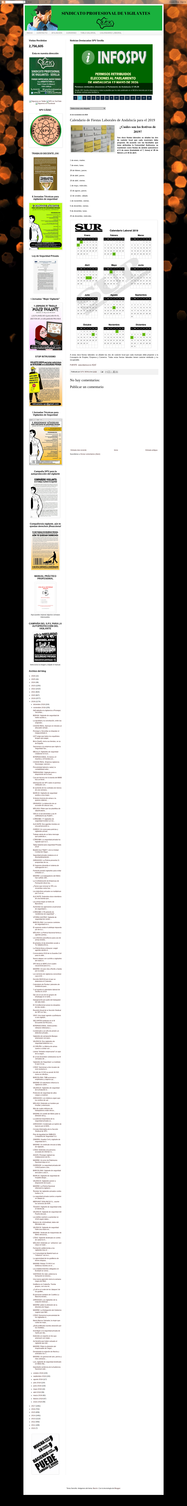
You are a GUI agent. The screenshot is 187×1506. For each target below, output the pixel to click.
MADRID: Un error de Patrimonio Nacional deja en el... (45, 1161)
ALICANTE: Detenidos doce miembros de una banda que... (47, 897)
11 (122, 98)
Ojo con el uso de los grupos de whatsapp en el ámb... (45, 996)
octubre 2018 (38, 1373)
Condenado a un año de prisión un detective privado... (46, 1032)
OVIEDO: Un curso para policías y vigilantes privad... (45, 830)
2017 (33, 1406)
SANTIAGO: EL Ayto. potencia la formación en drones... (45, 1275)
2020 (33, 695)
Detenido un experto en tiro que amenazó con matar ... (45, 1337)
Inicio (116, 450)
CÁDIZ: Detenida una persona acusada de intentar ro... (44, 1151)
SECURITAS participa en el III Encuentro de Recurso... (44, 1022)
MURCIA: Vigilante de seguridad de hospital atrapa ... (46, 1177)
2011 (33, 1425)
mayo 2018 (37, 1389)
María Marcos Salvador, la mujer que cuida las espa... (46, 1321)
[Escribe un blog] (109, 371)
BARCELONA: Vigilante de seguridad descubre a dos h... (47, 1171)
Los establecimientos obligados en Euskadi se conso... (46, 1270)
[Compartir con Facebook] (114, 371)
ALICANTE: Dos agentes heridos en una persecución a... (46, 825)
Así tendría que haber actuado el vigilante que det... (45, 1342)
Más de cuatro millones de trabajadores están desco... (44, 1109)
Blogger (117, 1488)
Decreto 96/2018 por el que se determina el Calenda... (44, 980)
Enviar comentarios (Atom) (90, 454)
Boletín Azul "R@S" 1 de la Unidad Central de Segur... (46, 851)
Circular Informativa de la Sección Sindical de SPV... (45, 1130)
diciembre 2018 (39, 704)
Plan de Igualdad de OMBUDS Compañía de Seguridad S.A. (45, 1135)
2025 (33, 679)
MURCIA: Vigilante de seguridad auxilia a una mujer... (45, 794)
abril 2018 (37, 1392)
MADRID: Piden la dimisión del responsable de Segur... (44, 1347)
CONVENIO (71, 33)
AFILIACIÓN (56, 33)
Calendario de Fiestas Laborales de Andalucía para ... (46, 985)
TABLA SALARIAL (88, 33)
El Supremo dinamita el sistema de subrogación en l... (46, 866)
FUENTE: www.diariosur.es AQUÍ (83, 365)
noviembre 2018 (39, 708)
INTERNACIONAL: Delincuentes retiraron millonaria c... (45, 1027)
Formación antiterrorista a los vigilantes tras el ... (44, 1249)
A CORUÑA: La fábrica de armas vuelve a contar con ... (45, 1047)
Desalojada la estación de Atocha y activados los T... (46, 1352)
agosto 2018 (38, 1379)
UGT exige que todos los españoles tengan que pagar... (46, 737)
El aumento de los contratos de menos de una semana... (47, 789)
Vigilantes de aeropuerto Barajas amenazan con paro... (45, 1037)
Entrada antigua (151, 450)
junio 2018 (37, 1386)
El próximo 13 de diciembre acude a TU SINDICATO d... (46, 944)
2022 (33, 689)
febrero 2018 (38, 1399)
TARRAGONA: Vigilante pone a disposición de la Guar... (44, 773)
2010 (33, 1428)
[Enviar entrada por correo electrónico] (102, 372)
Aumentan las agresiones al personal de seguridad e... (47, 908)
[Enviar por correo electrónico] (106, 371)
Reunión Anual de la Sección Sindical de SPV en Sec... (47, 1011)
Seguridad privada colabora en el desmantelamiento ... (45, 856)
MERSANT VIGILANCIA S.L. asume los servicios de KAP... (46, 1202)
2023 (33, 686)
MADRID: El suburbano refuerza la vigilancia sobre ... (46, 1084)
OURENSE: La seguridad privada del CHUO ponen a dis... (47, 1166)
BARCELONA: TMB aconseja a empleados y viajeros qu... (44, 1078)
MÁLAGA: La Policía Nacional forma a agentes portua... (47, 934)
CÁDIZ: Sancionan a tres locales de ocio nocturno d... (46, 1068)
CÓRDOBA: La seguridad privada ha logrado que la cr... (46, 841)
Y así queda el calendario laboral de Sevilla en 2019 (46, 991)
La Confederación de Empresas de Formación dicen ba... (46, 882)
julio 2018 (37, 1383)
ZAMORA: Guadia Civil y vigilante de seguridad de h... (46, 1140)
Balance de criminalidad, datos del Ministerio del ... (46, 1223)
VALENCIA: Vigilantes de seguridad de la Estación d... (46, 1089)
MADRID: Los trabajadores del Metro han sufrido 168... (46, 877)
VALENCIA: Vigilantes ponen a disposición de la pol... (44, 1182)
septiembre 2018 (39, 1376)
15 (144, 98)
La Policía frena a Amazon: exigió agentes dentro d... (45, 949)
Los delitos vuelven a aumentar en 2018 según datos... (46, 1218)
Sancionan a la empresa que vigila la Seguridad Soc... (47, 747)
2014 (33, 1415)
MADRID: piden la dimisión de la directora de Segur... (45, 1306)
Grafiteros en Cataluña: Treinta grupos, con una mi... (44, 1285)
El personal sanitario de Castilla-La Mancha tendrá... (46, 1296)
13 (133, 98)
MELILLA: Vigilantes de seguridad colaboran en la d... (45, 753)
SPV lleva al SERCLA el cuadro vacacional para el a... (44, 965)
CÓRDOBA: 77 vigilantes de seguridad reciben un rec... (44, 820)
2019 (33, 698)
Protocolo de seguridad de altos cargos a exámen (45, 1094)
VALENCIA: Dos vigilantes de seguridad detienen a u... (44, 1042)
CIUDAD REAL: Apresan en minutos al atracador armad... (47, 727)
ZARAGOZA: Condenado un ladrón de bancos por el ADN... (47, 1125)
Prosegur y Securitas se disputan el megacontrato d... (46, 732)
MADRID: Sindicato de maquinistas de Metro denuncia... (47, 1234)
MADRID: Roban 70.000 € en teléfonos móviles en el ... (44, 1264)
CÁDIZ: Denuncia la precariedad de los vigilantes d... (46, 1316)
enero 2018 (37, 1402)
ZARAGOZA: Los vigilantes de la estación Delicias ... (45, 1301)
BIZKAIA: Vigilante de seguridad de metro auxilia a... (46, 716)
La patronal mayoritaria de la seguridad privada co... (43, 1120)
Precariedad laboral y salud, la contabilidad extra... (44, 768)
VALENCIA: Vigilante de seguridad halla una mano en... (46, 1228)
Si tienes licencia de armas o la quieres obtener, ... (44, 799)
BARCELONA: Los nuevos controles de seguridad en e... (46, 923)
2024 (33, 682)
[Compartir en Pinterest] (116, 371)
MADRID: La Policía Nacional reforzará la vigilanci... (44, 1187)
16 (149, 98)
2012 (33, 1422)
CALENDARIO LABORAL (111, 33)
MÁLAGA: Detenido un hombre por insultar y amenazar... (46, 1104)
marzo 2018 (38, 1395)
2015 (33, 1412)
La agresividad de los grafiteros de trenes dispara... (46, 1259)
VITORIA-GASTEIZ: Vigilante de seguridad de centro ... (45, 918)
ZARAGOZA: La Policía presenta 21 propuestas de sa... (46, 861)
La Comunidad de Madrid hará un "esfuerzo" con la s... (45, 1254)
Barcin (95, 1488)
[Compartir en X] (111, 371)
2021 (33, 692)
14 (138, 98)
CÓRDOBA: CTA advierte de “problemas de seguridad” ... (44, 913)
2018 (33, 701)
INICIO (30, 33)
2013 (33, 1419)
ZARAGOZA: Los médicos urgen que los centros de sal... (46, 1099)
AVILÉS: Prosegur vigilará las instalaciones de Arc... (44, 1156)
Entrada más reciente (79, 450)
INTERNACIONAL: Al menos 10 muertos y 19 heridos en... (44, 758)
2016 (33, 1409)
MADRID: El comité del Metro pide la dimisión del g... (46, 1115)
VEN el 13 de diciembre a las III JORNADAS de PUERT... (44, 815)
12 (127, 98)
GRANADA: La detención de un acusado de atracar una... (44, 804)
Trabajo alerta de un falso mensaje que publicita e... (46, 835)
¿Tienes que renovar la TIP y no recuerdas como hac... (45, 887)
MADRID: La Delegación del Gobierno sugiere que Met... (47, 1311)
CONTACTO (42, 33)
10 (116, 98)
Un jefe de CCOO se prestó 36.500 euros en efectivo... (46, 1073)
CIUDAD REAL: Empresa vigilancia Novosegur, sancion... (46, 763)
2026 (33, 676)
